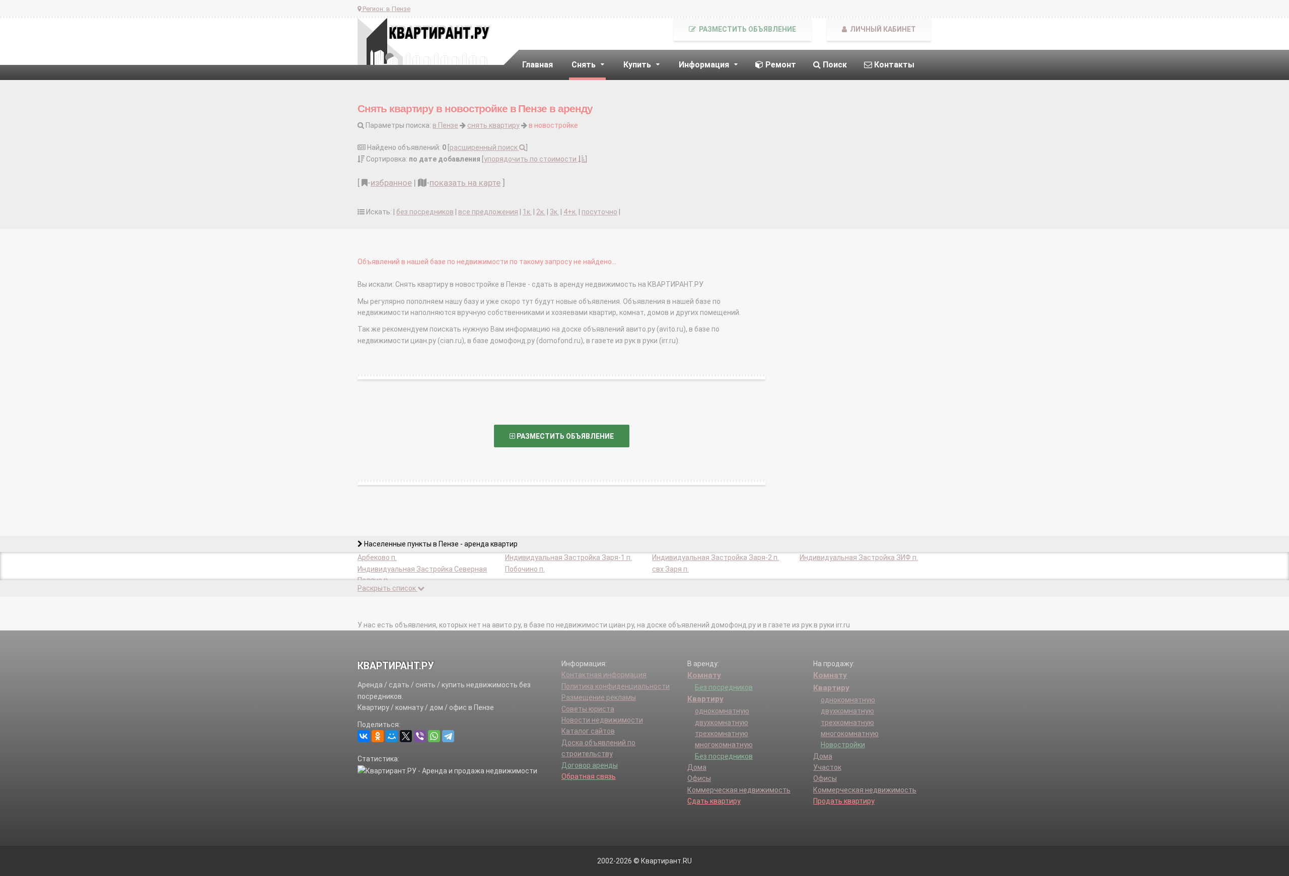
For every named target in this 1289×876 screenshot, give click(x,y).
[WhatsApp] (434, 736)
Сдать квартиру (714, 801)
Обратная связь (588, 776)
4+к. (570, 212)
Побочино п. (525, 569)
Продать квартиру (844, 801)
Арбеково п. (377, 557)
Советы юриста (587, 709)
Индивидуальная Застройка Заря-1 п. (568, 557)
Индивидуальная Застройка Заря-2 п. (715, 557)
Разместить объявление (746, 29)
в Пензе (445, 125)
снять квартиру (493, 125)
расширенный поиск (484, 147)
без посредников (425, 212)
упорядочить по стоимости (531, 159)
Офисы (699, 778)
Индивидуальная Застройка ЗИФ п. (859, 557)
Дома (696, 767)
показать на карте (464, 183)
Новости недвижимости (602, 720)
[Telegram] (448, 736)
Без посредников (724, 687)
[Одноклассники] (378, 736)
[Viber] (420, 736)
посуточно (599, 212)
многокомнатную (724, 745)
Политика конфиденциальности (615, 686)
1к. (527, 212)
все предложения (488, 212)
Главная (537, 64)
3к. (554, 212)
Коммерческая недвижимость (739, 790)
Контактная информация (604, 675)
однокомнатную (722, 711)
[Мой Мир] (392, 736)
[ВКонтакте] (363, 736)
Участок (827, 767)
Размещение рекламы (598, 697)
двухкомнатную (721, 723)
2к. (540, 212)
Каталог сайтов (588, 731)
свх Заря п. (670, 569)
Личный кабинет (882, 29)
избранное (391, 183)
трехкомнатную (721, 734)
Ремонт (779, 64)
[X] (406, 736)
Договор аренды (589, 765)
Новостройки (843, 745)
